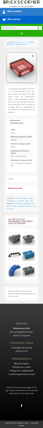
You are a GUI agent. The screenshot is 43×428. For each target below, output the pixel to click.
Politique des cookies (21, 367)
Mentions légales (21, 364)
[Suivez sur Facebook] (21, 405)
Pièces (25, 198)
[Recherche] (40, 28)
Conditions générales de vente (21, 374)
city (32, 203)
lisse (8, 206)
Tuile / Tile (28, 201)
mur (26, 206)
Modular (21, 206)
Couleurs (18, 198)
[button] (33, 56)
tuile (11, 209)
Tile (8, 209)
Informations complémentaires (16, 121)
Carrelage (26, 203)
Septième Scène (22, 423)
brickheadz (18, 203)
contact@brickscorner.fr (21, 348)
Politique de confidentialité (21, 371)
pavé (31, 206)
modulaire (14, 206)
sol (34, 206)
